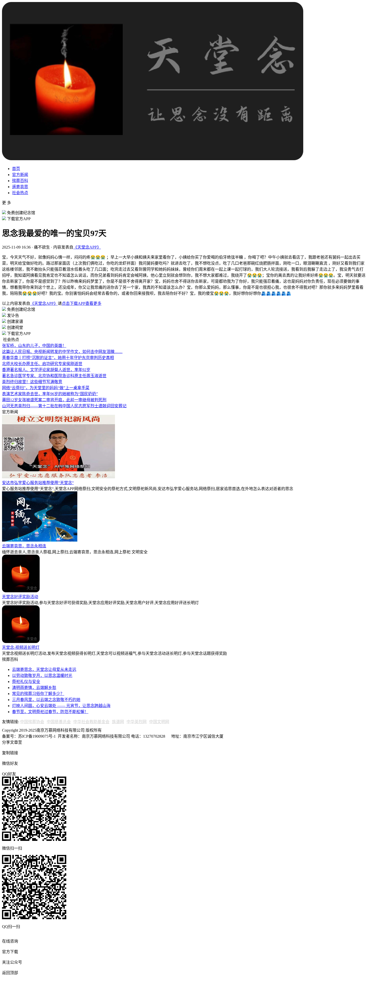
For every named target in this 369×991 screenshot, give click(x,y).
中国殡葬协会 (32, 722)
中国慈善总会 (59, 722)
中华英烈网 (137, 722)
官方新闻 (20, 174)
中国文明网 (159, 722)
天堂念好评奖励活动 (20, 597)
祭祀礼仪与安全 (26, 681)
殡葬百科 (20, 181)
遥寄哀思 (20, 187)
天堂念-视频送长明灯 (20, 647)
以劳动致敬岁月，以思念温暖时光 (42, 675)
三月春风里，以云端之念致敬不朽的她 (46, 699)
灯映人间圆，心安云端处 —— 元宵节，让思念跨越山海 (61, 706)
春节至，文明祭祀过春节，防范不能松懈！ (50, 712)
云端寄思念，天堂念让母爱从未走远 (44, 669)
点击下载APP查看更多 (81, 303)
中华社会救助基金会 (91, 722)
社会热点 (20, 193)
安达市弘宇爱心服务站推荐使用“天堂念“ (38, 483)
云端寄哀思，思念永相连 (24, 546)
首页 (16, 168)
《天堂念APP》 (87, 247)
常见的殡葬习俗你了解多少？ (38, 693)
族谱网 (118, 722)
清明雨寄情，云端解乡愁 (34, 687)
